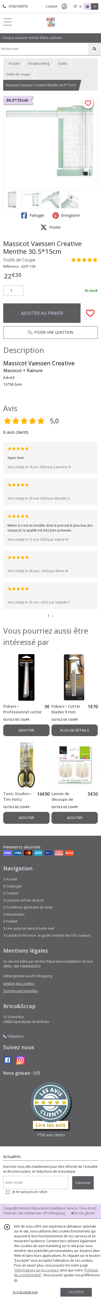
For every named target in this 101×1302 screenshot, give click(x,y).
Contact (51, 6)
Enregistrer (70, 215)
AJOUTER (26, 730)
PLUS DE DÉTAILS (74, 730)
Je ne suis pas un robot (29, 1191)
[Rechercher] (94, 49)
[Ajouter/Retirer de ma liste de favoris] (90, 313)
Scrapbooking (38, 63)
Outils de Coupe (19, 260)
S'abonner (83, 1182)
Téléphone (15, 1036)
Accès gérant (84, 1213)
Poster (54, 227)
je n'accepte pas (25, 1292)
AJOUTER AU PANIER (42, 313)
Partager (36, 215)
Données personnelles (20, 991)
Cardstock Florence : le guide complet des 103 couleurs (48, 935)
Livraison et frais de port (24, 900)
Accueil (14, 63)
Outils (62, 63)
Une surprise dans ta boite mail (29, 928)
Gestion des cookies (18, 983)
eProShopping (54, 1213)
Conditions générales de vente (29, 907)
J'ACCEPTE (76, 1292)
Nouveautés (15, 914)
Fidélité (11, 921)
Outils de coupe (18, 74)
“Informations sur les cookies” (36, 1270)
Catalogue (13, 886)
